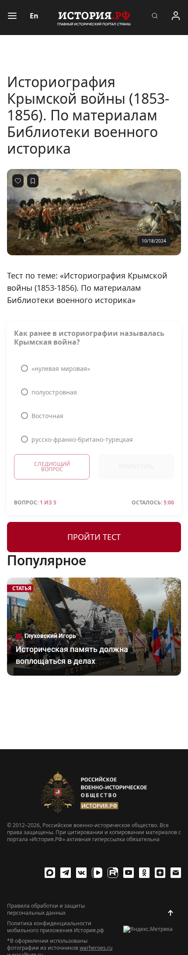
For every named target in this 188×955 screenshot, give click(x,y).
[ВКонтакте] (81, 872)
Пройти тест (94, 537)
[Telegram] (65, 872)
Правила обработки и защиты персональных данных (46, 909)
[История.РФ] (94, 17)
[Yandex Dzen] (160, 872)
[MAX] (50, 872)
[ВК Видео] (97, 872)
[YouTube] (128, 872)
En (34, 15)
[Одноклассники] (144, 872)
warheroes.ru (96, 947)
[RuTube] (113, 872)
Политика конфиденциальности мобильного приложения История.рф (55, 927)
